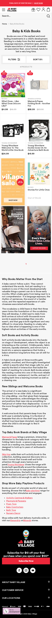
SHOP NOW (38, 3)
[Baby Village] (22, 10)
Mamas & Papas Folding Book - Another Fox (39, 103)
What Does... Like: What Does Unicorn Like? (11, 103)
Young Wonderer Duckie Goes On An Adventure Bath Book (38, 147)
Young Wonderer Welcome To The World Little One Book (12, 147)
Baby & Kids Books (17, 24)
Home (4, 24)
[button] (37, 59)
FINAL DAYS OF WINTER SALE (20, 3)
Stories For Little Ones (39, 190)
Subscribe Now (26, 561)
